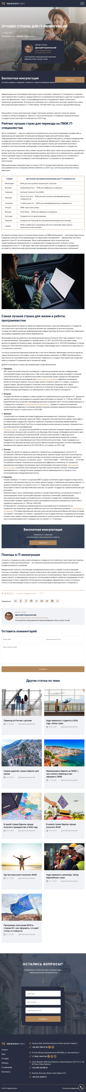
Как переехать (30, 36)
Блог (4, 1054)
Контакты (6, 1071)
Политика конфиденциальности (73, 1088)
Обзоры (5, 1063)
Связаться (70, 80)
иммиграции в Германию (46, 379)
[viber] (52, 1047)
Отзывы (5, 1058)
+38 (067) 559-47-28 (40, 1047)
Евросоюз (19, 36)
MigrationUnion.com (8, 36)
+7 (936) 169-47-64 (39, 1056)
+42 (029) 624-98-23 (40, 1067)
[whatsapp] (55, 1056)
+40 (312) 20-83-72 (39, 1077)
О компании (7, 1067)
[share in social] (15, 601)
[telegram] (49, 1047)
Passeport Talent (10, 429)
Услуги (4, 1049)
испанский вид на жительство (37, 404)
